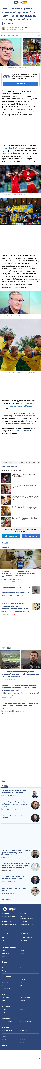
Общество (24, 941)
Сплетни (22, 1039)
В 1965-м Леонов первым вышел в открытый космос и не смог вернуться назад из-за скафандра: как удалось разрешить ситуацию (15, 590)
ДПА (21, 982)
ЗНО (3, 985)
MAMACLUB (23, 1030)
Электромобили (25, 997)
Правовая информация (8, 916)
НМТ (21, 985)
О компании (5, 913)
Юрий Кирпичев (6, 893)
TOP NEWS (6, 648)
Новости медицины (7, 1030)
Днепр (22, 953)
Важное (5, 547)
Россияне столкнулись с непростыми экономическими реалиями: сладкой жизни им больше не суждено (15, 866)
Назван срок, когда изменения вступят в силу (16, 611)
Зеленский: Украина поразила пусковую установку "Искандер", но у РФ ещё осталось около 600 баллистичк (20, 674)
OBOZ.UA (19, 431)
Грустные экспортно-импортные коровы (13, 889)
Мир (3, 937)
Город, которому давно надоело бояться (13, 816)
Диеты (4, 1012)
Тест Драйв (5, 997)
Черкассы (5, 956)
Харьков (23, 950)
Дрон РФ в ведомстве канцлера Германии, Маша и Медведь (13, 878)
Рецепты (4, 1009)
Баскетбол (23, 965)
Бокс (21, 968)
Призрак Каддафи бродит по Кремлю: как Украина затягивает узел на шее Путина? (15, 804)
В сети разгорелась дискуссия (11, 579)
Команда (23, 913)
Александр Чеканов (13, 27)
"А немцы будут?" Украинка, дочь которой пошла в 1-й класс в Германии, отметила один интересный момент (19, 573)
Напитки (22, 1009)
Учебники (23, 979)
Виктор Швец (5, 809)
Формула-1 (5, 971)
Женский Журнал (7, 1045)
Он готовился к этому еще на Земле (12, 595)
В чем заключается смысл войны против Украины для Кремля (13, 791)
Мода (22, 1042)
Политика (24, 934)
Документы (23, 921)
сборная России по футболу (9, 462)
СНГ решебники (6, 988)
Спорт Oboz (25, 27)
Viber (27, 431)
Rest (3, 781)
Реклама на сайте (7, 921)
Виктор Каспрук (6, 795)
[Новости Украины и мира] (4, 543)
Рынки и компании (7, 1021)
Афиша (4, 1039)
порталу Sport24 (8, 148)
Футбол (4, 965)
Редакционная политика (8, 466)
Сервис (22, 1000)
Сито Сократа (6, 871)
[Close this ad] (39, 1058)
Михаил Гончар (6, 858)
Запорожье (5, 953)
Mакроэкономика (25, 1021)
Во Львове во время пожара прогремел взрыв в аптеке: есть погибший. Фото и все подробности (20, 705)
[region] (20, 129)
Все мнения (5, 899)
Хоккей (4, 968)
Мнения (4, 786)
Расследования (26, 937)
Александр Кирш (7, 820)
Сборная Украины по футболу (27, 462)
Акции (3, 1000)
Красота (4, 1042)
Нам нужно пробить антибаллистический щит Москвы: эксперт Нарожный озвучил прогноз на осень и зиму (18, 687)
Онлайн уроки (6, 982)
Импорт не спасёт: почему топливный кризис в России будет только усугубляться (15, 853)
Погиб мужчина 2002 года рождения (13, 711)
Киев (3, 950)
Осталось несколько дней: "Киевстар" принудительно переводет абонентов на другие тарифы (14, 606)
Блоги (4, 941)
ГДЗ (3, 979)
